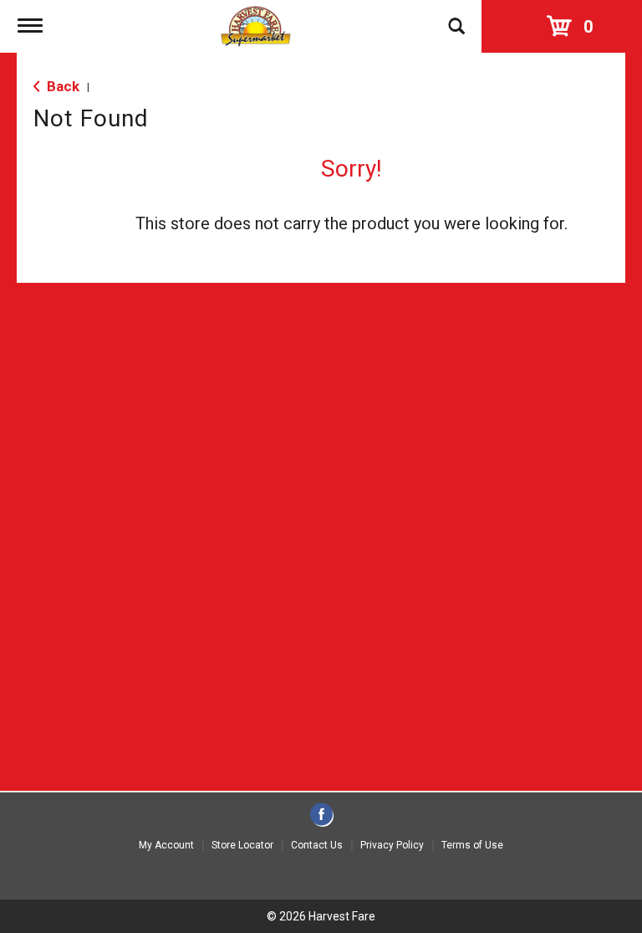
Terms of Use (472, 845)
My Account (166, 845)
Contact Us (317, 845)
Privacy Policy (392, 845)
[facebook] (321, 815)
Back (61, 86)
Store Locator (242, 845)
